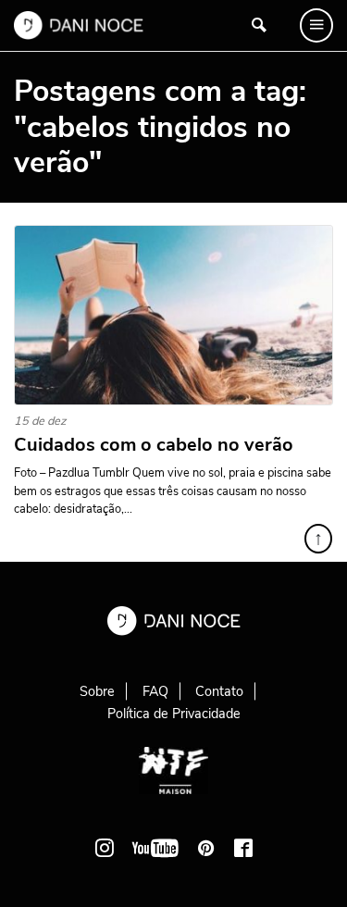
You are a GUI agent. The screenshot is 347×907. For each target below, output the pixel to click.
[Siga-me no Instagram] (104, 848)
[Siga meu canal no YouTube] (155, 848)
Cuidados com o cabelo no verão (153, 445)
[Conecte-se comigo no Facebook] (243, 848)
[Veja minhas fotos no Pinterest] (206, 848)
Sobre (97, 691)
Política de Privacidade (174, 713)
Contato (219, 691)
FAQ (155, 691)
